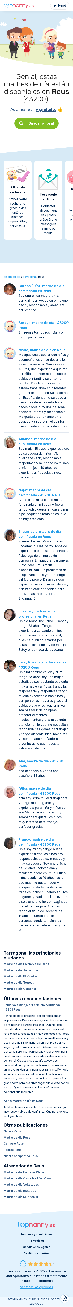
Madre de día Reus (17, 1137)
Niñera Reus (12, 1131)
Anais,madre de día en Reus (23, 1101)
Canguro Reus (14, 1143)
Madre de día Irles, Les (20, 1190)
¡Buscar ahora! (40, 123)
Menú (62, 5)
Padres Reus (12, 1150)
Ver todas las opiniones (36, 1287)
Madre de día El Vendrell (21, 976)
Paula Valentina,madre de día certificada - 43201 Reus (33, 1007)
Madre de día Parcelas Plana (24, 1172)
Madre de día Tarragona (21, 970)
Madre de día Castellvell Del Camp (28, 1178)
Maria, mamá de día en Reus (42, 350)
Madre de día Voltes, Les (21, 1184)
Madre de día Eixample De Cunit (26, 964)
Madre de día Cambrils (20, 989)
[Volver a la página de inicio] (19, 5)
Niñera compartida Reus (21, 1156)
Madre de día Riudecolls (21, 1197)
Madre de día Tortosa (19, 982)
